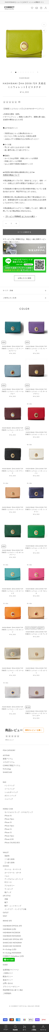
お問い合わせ (8, 983)
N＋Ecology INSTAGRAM (12, 953)
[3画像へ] (20, 72)
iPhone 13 (7, 832)
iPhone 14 (7, 829)
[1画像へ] (15, 72)
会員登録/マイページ (11, 970)
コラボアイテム (9, 762)
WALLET (6, 852)
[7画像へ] (30, 72)
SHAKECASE (7, 772)
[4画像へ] (23, 72)
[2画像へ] (18, 72)
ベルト (6, 876)
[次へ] (37, 72)
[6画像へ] (28, 72)
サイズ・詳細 (8, 290)
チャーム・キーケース (12, 869)
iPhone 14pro (8, 825)
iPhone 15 (7, 822)
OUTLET (6, 912)
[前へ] (11, 72)
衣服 (5, 899)
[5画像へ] (25, 72)
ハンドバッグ (9, 785)
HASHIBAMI (24, 78)
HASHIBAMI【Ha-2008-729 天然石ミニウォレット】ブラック (13, 471)
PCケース (7, 882)
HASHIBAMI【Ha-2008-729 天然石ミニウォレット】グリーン (36, 548)
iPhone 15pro (8, 819)
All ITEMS (6, 755)
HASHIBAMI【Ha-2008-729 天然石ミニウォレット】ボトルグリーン (13, 552)
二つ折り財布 (9, 859)
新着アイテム (8, 759)
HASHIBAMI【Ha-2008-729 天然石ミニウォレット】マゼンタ (36, 591)
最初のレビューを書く (33, 730)
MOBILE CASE (8, 809)
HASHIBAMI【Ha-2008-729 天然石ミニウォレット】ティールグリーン (13, 348)
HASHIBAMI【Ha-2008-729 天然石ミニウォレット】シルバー (13, 709)
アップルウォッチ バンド (13, 879)
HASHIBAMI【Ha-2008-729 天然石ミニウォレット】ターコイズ (13, 591)
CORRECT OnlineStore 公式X (13, 956)
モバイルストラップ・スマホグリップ (18, 812)
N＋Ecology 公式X (9, 949)
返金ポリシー (8, 980)
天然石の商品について (11, 175)
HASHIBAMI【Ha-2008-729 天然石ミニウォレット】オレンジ (13, 629)
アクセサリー (9, 885)
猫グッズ (7, 892)
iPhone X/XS (8, 839)
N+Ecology (7, 769)
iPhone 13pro (8, 836)
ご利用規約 (7, 993)
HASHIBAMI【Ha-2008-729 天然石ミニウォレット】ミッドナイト (36, 509)
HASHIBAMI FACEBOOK (11, 932)
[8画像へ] (33, 72)
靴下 (5, 902)
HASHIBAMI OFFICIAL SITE (12, 926)
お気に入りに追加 (24, 278)
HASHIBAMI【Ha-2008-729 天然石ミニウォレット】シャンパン (36, 471)
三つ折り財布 (9, 862)
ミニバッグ (8, 799)
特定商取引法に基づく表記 (13, 990)
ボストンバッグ (9, 795)
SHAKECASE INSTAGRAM (12, 942)
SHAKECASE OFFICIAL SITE (13, 939)
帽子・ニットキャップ (12, 906)
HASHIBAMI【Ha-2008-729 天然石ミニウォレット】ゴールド (13, 670)
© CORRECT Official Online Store (24, 1006)
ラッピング (8, 889)
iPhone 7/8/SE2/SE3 (11, 842)
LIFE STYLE (7, 895)
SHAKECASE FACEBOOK (12, 946)
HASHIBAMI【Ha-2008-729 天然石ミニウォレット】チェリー (13, 430)
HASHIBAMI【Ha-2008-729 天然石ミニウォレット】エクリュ (36, 670)
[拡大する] (44, 24)
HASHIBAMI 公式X (9, 929)
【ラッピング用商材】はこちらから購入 (20, 216)
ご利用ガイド (8, 973)
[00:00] (24, 43)
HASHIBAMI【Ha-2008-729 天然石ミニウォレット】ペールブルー (13, 391)
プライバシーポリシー (11, 986)
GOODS (6, 866)
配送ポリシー (8, 976)
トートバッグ (9, 789)
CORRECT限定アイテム (11, 765)
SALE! (5, 916)
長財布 (6, 856)
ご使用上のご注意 (10, 298)
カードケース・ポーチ (12, 872)
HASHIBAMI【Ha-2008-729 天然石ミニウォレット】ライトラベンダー (36, 713)
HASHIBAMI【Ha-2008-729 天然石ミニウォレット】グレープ (36, 348)
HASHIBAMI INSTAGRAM (12, 936)
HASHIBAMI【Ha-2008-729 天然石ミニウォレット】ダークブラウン (36, 391)
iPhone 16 (7, 815)
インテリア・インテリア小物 (14, 909)
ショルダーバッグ (10, 792)
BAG (4, 782)
